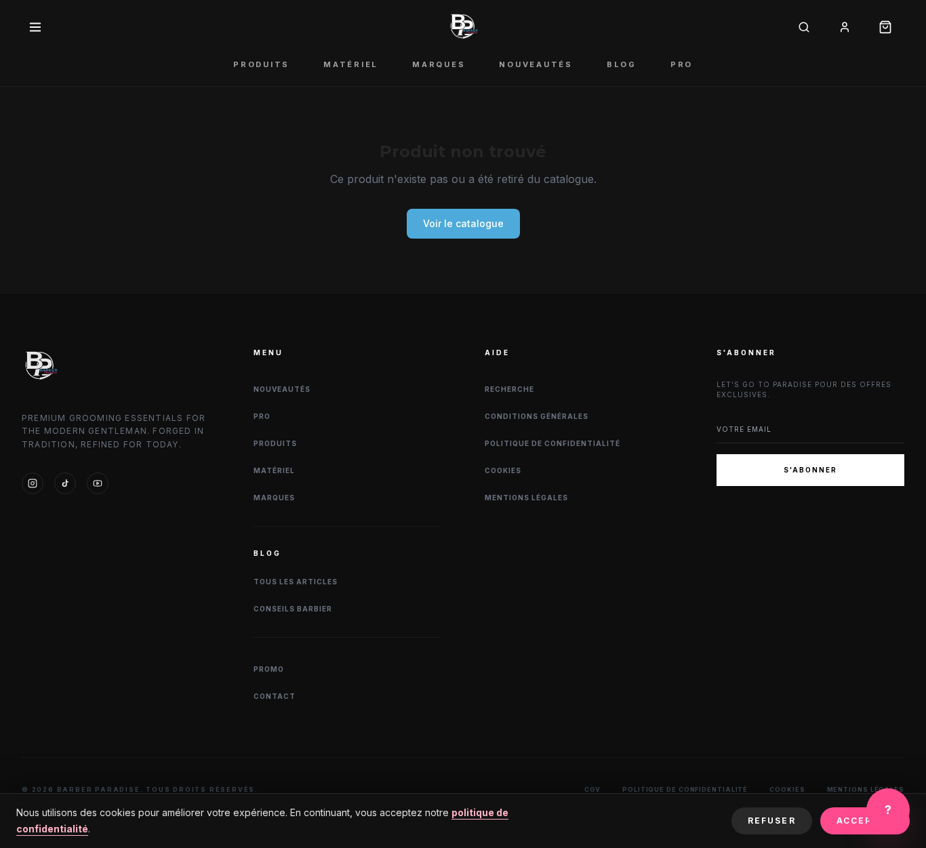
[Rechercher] (804, 27)
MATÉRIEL (350, 64)
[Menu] (35, 27)
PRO (681, 64)
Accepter (865, 820)
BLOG (622, 64)
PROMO (269, 669)
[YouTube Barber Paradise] (97, 483)
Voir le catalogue (463, 223)
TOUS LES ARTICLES (296, 582)
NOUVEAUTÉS (536, 64)
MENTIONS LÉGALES (526, 497)
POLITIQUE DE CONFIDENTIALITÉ (552, 443)
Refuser (772, 820)
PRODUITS (261, 64)
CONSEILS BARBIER (293, 609)
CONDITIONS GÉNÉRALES (536, 416)
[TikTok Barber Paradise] (65, 483)
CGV (592, 789)
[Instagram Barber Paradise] (32, 483)
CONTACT (275, 696)
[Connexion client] (844, 27)
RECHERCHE (509, 389)
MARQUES (438, 64)
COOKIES (503, 470)
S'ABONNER (810, 470)
